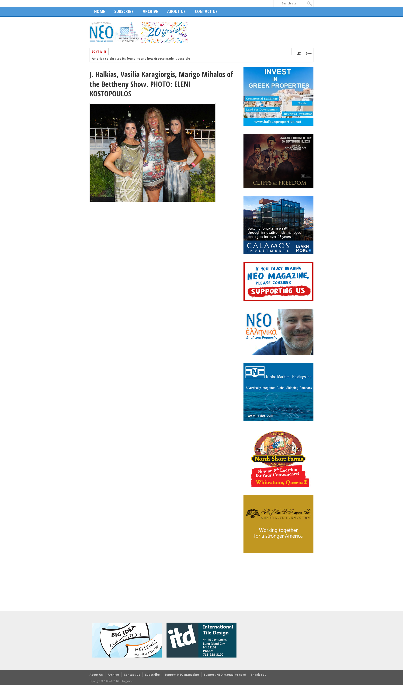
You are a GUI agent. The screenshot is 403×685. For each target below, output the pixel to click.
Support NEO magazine (182, 675)
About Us (176, 11)
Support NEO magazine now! (225, 675)
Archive (150, 11)
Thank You (258, 675)
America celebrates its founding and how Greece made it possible (141, 58)
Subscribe (123, 11)
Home (99, 11)
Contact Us (206, 11)
